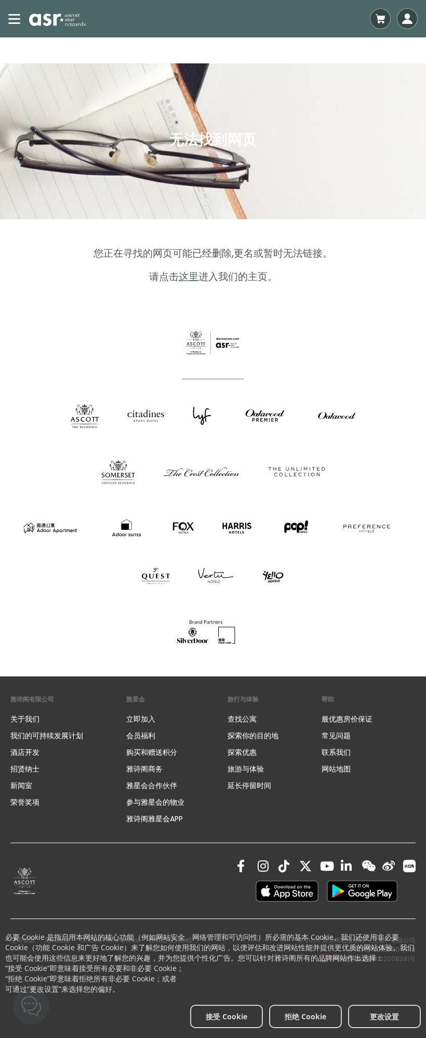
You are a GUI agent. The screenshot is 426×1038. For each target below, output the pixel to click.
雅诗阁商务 (144, 769)
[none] (68, 719)
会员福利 (140, 735)
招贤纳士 (24, 769)
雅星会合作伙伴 (151, 785)
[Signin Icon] (407, 18)
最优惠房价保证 (347, 719)
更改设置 (384, 1016)
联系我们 (336, 752)
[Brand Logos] (84, 415)
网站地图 (336, 769)
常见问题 (336, 735)
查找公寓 (242, 719)
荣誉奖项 (24, 802)
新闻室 (21, 785)
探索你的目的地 (253, 735)
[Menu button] (14, 18)
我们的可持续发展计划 (46, 735)
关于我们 (24, 719)
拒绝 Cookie (305, 1016)
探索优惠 (242, 752)
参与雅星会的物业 (155, 802)
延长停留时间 (249, 785)
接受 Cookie (226, 1016)
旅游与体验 (247, 769)
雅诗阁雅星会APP (154, 819)
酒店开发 (24, 752)
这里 (188, 277)
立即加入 (140, 719)
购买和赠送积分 (151, 752)
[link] (24, 881)
